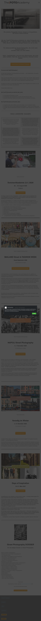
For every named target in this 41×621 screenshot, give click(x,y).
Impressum (16, 307)
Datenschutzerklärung (22, 307)
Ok (34, 313)
